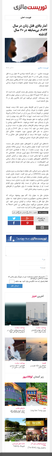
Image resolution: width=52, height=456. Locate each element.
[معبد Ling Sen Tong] (34, 405)
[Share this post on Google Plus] (27, 219)
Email (43, 268)
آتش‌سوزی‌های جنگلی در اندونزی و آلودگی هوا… (16, 331)
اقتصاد (44, 363)
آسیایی (44, 443)
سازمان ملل (23, 212)
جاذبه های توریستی (18, 443)
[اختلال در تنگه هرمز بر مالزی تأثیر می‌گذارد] (34, 360)
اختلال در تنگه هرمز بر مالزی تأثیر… (38, 366)
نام (44, 259)
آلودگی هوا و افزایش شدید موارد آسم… (38, 331)
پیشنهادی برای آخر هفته (38, 444)
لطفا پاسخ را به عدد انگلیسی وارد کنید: (35, 281)
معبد (44, 408)
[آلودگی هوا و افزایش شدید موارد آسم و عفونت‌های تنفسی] (34, 324)
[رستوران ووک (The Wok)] (34, 440)
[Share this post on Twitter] (14, 219)
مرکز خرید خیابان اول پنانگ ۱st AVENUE (17, 411)
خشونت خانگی (32, 212)
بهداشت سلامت (20, 327)
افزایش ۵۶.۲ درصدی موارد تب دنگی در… (17, 366)
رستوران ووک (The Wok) (37, 447)
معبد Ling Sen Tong (38, 410)
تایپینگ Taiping (19, 446)
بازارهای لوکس (20, 408)
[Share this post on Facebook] (27, 224)
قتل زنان (15, 212)
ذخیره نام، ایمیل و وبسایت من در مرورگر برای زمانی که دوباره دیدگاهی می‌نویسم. (28, 277)
